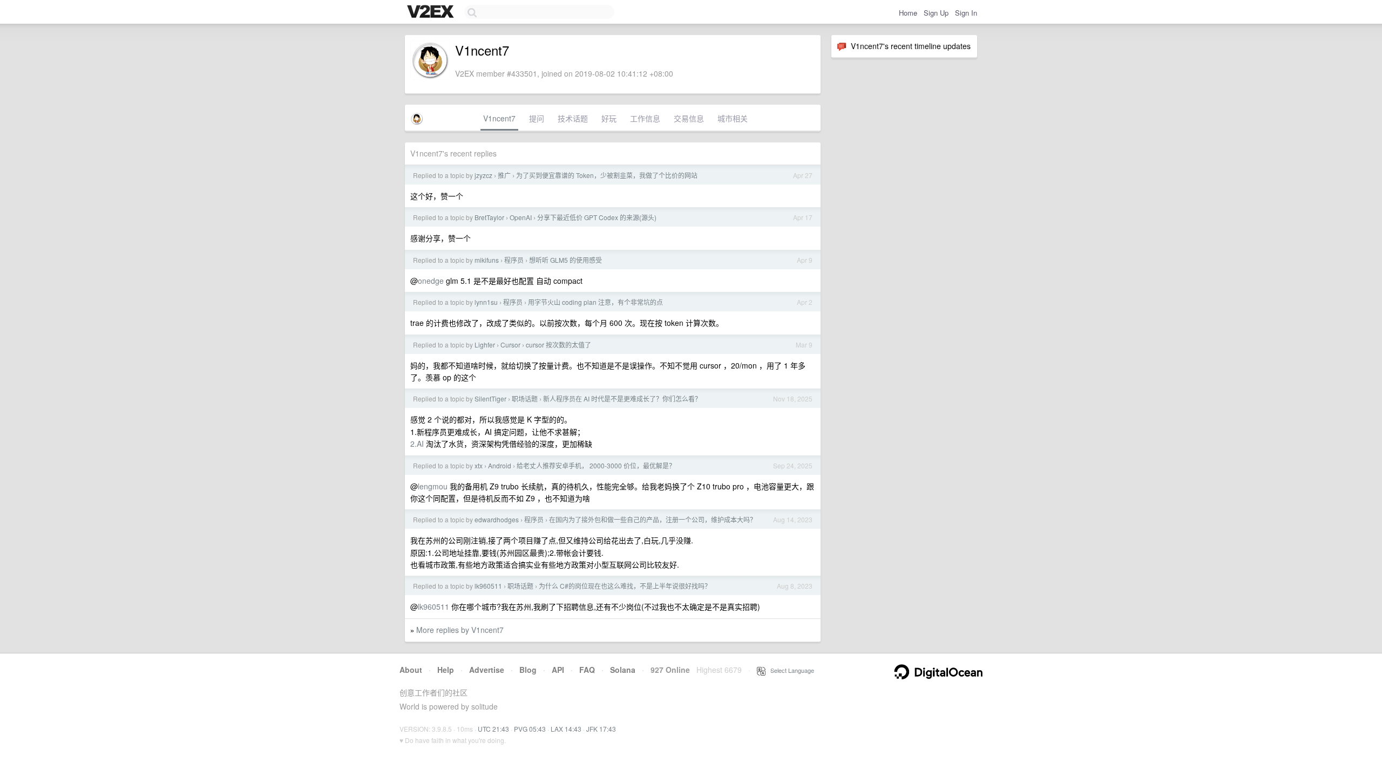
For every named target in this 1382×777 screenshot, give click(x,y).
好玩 (609, 118)
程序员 (514, 259)
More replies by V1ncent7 (460, 629)
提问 (536, 118)
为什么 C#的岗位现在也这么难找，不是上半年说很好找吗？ (625, 585)
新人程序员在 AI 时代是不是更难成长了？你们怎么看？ (622, 398)
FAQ (587, 669)
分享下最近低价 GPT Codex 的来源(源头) (596, 217)
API (558, 669)
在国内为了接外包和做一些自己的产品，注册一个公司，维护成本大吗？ (652, 519)
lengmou (433, 486)
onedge (431, 280)
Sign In (966, 13)
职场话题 (525, 398)
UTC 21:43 (493, 728)
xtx (479, 465)
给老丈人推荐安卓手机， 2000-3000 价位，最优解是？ (596, 465)
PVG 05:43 (530, 728)
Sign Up (936, 13)
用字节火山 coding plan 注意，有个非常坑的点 (595, 301)
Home (908, 13)
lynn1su (486, 301)
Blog (528, 669)
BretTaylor (489, 217)
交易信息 (689, 118)
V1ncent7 (499, 118)
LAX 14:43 (566, 728)
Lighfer (485, 344)
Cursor (510, 344)
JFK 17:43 (601, 728)
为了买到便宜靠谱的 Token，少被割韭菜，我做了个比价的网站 (606, 175)
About (410, 669)
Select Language (789, 670)
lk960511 (488, 585)
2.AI (417, 443)
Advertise (486, 669)
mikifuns (487, 259)
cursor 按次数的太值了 (558, 344)
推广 (504, 175)
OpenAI (521, 217)
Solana (622, 669)
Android (499, 465)
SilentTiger (490, 398)
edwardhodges (497, 519)
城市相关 (732, 118)
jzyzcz (483, 175)
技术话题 (573, 118)
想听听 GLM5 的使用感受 (565, 259)
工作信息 (645, 118)
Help (445, 669)
